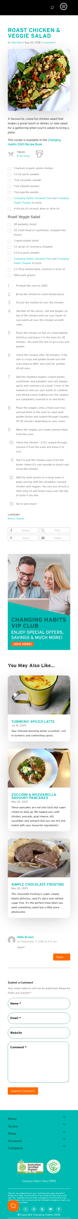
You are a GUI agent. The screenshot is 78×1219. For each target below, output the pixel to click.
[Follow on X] (25, 1209)
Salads (20, 518)
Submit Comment (23, 1091)
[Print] (39, 153)
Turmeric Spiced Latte (33, 722)
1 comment (49, 42)
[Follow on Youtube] (50, 1209)
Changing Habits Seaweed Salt (32, 198)
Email (57, 538)
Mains (11, 518)
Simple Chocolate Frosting (37, 884)
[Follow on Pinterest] (58, 1209)
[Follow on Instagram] (33, 1209)
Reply (59, 957)
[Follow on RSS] (42, 1209)
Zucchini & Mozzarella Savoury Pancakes (33, 796)
